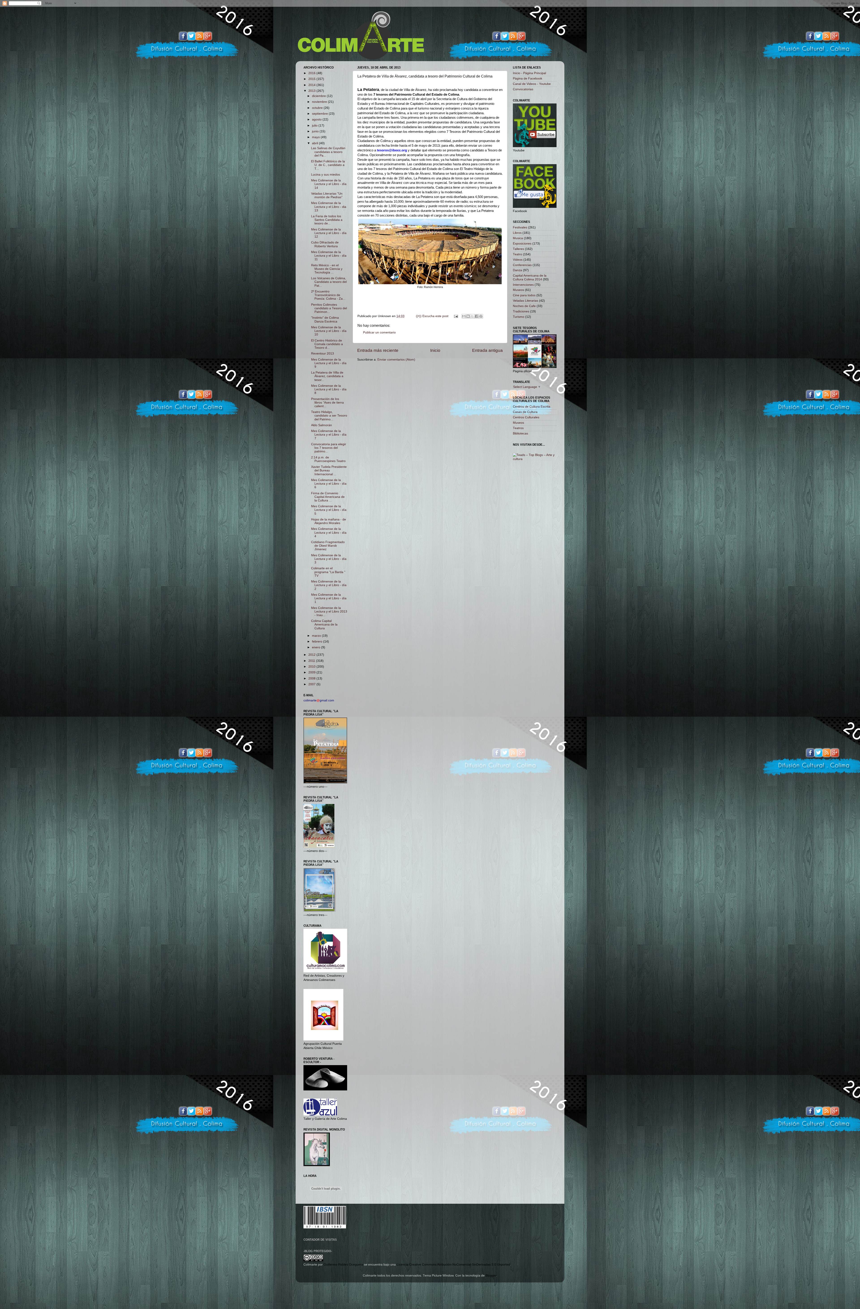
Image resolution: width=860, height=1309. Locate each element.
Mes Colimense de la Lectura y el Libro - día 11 (328, 255)
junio (316, 131)
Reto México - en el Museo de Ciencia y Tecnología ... (326, 269)
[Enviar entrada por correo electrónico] (455, 316)
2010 (312, 666)
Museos (518, 290)
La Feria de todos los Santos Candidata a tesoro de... (326, 220)
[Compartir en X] (472, 316)
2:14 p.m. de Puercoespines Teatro (328, 459)
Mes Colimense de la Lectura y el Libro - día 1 (328, 598)
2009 (312, 672)
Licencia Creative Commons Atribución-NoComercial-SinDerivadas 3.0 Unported (453, 1264)
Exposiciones (522, 243)
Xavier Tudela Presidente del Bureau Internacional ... (329, 470)
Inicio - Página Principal (529, 73)
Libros (517, 232)
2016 (312, 73)
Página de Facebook (527, 78)
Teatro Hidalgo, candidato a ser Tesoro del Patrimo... (329, 415)
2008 (312, 678)
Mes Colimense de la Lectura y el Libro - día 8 (328, 389)
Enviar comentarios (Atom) (396, 359)
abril (315, 143)
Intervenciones (523, 284)
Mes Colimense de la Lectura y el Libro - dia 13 (328, 206)
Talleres (518, 249)
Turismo (518, 316)
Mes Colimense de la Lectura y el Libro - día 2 (328, 585)
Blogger (491, 1275)
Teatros (518, 428)
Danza (517, 270)
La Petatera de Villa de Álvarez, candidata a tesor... (327, 376)
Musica (518, 238)
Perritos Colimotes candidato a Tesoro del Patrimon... (329, 308)
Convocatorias (523, 89)
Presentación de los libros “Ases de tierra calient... (327, 402)
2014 (312, 85)
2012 (312, 654)
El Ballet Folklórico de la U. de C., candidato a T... (328, 165)
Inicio (435, 350)
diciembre (319, 96)
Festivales (520, 227)
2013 (312, 90)
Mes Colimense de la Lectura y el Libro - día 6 (328, 483)
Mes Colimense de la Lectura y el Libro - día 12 (328, 233)
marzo (317, 635)
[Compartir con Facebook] (476, 316)
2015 (312, 79)
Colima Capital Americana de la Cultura (324, 624)
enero (316, 647)
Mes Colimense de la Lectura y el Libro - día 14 (328, 184)
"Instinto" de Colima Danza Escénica (325, 319)
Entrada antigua (487, 350)
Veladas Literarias (525, 300)
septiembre (320, 113)
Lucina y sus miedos (325, 174)
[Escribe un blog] (468, 316)
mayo (316, 137)
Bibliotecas (520, 433)
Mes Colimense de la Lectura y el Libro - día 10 (328, 331)
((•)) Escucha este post (432, 316)
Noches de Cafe (524, 306)
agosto (317, 119)
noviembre (320, 101)
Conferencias (522, 265)
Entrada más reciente (377, 350)
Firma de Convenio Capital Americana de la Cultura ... (328, 497)
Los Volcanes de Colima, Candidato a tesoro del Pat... (329, 282)
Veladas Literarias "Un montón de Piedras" (326, 195)
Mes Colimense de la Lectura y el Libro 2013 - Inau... (329, 611)
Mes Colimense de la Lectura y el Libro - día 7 (328, 434)
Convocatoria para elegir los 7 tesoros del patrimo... (328, 448)
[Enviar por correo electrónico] (464, 316)
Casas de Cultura (525, 412)
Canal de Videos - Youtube (532, 84)
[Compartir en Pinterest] (481, 316)
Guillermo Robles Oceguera (343, 1264)
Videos (517, 259)
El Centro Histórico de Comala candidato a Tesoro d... (327, 344)
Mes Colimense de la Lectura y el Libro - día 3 (328, 559)
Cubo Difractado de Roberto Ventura (325, 244)
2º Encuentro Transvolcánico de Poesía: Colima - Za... (328, 295)
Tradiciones (521, 311)
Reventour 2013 (322, 353)
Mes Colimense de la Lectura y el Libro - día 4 (328, 532)
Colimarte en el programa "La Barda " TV (328, 572)
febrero (317, 641)
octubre (318, 108)
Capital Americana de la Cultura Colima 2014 (529, 277)
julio (315, 125)
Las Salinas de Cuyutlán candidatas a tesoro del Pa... (328, 151)
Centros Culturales (526, 417)
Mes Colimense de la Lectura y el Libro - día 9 (328, 363)
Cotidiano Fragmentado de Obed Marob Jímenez (328, 545)
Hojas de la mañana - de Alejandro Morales (328, 521)
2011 (312, 660)
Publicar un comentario (379, 332)
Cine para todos (524, 295)
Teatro (517, 254)
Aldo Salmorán (321, 425)
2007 (312, 684)
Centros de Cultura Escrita (531, 406)
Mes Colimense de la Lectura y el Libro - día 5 (328, 510)
